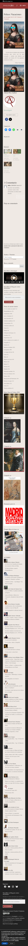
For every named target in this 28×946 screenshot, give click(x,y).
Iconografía (6, 349)
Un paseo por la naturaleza (11, 640)
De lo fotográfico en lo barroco (12, 678)
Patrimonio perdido (8, 371)
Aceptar (4, 943)
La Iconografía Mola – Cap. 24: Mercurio (14, 743)
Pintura (5, 376)
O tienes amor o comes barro (11, 652)
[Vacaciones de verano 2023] (8, 164)
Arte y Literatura (7, 316)
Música (5, 364)
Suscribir (8, 302)
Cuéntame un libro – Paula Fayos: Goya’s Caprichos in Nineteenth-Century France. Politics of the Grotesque (14, 661)
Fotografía (6, 342)
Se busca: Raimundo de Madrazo (12, 779)
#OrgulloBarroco (7, 311)
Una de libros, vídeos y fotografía (12, 642)
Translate (14, 259)
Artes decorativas (7, 318)
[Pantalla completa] (22, 282)
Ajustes (11, 943)
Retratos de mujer (8, 381)
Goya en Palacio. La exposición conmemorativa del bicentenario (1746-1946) (13, 815)
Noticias (19, 17)
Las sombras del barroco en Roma (12, 649)
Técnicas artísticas (8, 388)
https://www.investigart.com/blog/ (10, 923)
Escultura (6, 335)
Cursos (5, 328)
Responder (20, 196)
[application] (14, 278)
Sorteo (5, 385)
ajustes (17, 940)
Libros (5, 354)
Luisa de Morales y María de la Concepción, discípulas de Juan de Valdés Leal (14, 597)
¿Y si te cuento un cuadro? (10, 309)
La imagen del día (8, 352)
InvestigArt (14, 916)
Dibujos (5, 330)
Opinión (5, 369)
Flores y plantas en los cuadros (10, 340)
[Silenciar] (19, 282)
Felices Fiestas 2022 (9, 792)
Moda (5, 357)
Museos (5, 361)
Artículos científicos (8, 321)
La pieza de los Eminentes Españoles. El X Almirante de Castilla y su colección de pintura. (14, 714)
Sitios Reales (6, 383)
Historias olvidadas (8, 347)
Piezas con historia (8, 373)
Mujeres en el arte (8, 359)
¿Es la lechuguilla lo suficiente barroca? (13, 610)
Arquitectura (6, 313)
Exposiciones (7, 337)
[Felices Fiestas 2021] (17, 151)
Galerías (5, 345)
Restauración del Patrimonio (10, 378)
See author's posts (10, 115)
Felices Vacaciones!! (6, 155)
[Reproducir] (6, 282)
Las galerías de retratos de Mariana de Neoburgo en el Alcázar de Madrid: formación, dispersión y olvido (13, 729)
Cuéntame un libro (8, 325)
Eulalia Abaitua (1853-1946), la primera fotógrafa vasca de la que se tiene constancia (14, 756)
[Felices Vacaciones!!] (8, 151)
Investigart (8, 17)
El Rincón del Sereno (8, 333)
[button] (14, 278)
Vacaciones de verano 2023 (7, 167)
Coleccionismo (7, 323)
